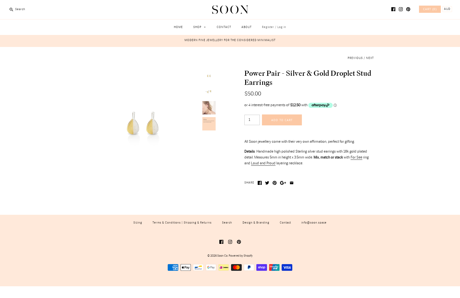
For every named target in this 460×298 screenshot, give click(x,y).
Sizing (137, 222)
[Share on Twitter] (267, 183)
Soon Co (222, 255)
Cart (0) (430, 9)
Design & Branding (256, 222)
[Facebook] (393, 9)
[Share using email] (292, 183)
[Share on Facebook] (260, 183)
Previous (355, 58)
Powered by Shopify (241, 255)
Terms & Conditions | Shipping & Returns (182, 222)
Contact (285, 222)
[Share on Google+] (283, 183)
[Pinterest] (408, 9)
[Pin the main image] (275, 183)
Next (370, 58)
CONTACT (224, 27)
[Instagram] (401, 9)
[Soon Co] (230, 8)
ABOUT (246, 27)
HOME (178, 27)
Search (227, 222)
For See (356, 157)
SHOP (199, 27)
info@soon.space (314, 222)
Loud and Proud (263, 163)
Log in (281, 27)
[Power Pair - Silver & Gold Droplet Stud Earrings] (143, 72)
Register (268, 27)
